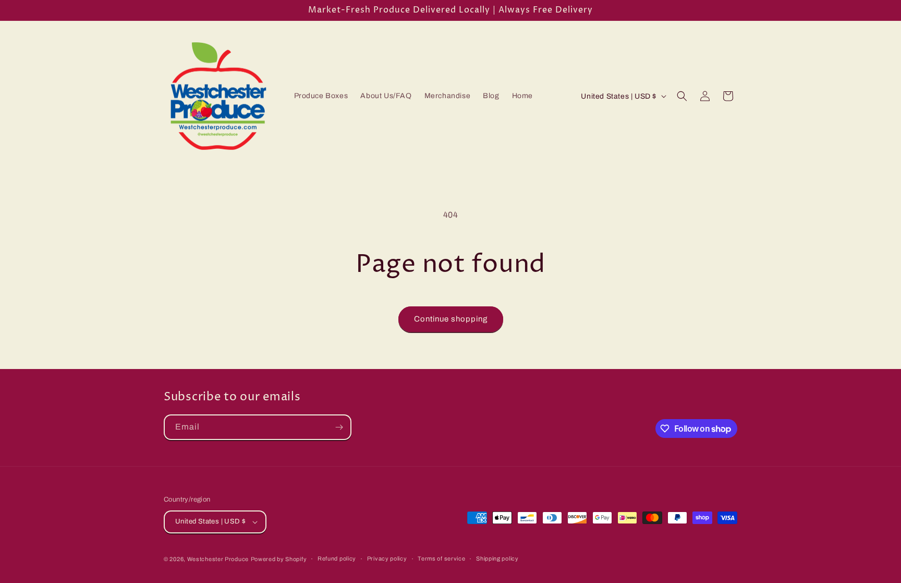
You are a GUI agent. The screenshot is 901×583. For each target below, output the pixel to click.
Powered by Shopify (279, 559)
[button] (682, 96)
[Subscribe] (338, 427)
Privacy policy (387, 558)
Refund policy (337, 558)
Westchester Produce (218, 559)
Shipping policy (497, 558)
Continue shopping (451, 319)
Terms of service (441, 558)
